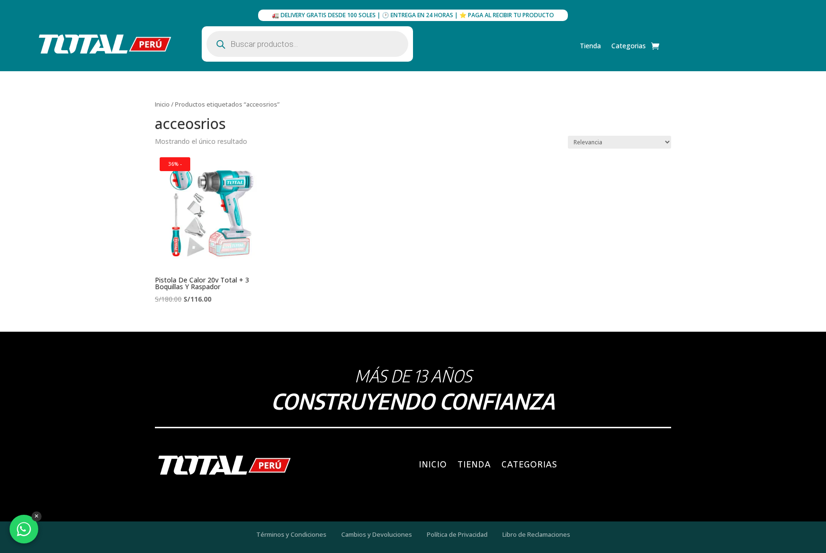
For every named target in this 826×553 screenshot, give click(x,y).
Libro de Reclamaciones (536, 534)
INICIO (433, 464)
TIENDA (474, 464)
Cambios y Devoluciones (376, 534)
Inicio (162, 104)
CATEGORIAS (529, 464)
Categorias (628, 46)
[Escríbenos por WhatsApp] (24, 529)
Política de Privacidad (457, 534)
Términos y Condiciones (291, 534)
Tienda (590, 46)
